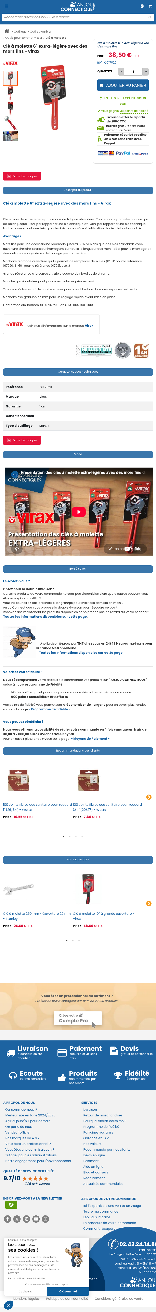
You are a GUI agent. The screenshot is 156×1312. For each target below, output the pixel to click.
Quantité (105, 71)
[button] (10, 62)
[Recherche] (150, 17)
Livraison (90, 1109)
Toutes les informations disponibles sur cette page (80, 652)
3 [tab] (76, 837)
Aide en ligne (93, 1166)
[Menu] (6, 6)
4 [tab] (82, 837)
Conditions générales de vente (119, 1298)
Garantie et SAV (96, 1138)
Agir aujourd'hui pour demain (27, 1121)
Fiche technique (25, 176)
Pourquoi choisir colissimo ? (104, 1121)
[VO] (122, 350)
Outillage (20, 32)
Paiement (91, 1161)
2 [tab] (70, 837)
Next (149, 797)
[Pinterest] (27, 1219)
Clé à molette (56, 38)
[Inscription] (11, 1205)
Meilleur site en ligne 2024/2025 (30, 1115)
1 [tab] (64, 837)
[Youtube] (36, 1219)
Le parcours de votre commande (109, 1223)
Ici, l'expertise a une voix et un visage (112, 1205)
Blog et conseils (95, 1172)
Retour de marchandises (102, 1115)
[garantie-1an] (141, 350)
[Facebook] (8, 1219)
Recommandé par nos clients (106, 1149)
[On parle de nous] (93, 350)
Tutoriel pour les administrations (31, 1155)
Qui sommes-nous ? (21, 1109)
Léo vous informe (96, 1217)
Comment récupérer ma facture (109, 1228)
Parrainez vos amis (98, 1132)
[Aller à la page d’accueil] (7, 32)
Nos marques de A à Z (22, 1138)
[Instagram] (45, 1219)
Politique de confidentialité (67, 1298)
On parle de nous (18, 1126)
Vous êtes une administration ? (29, 1149)
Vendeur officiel (17, 1132)
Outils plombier (40, 32)
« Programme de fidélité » (49, 709)
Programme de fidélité (101, 1126)
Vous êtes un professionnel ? (28, 1143)
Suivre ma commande (100, 1211)
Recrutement (94, 1178)
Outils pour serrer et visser (23, 38)
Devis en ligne (94, 1155)
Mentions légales (26, 1298)
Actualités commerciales (103, 1183)
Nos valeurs (92, 1143)
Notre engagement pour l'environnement (38, 1161)
